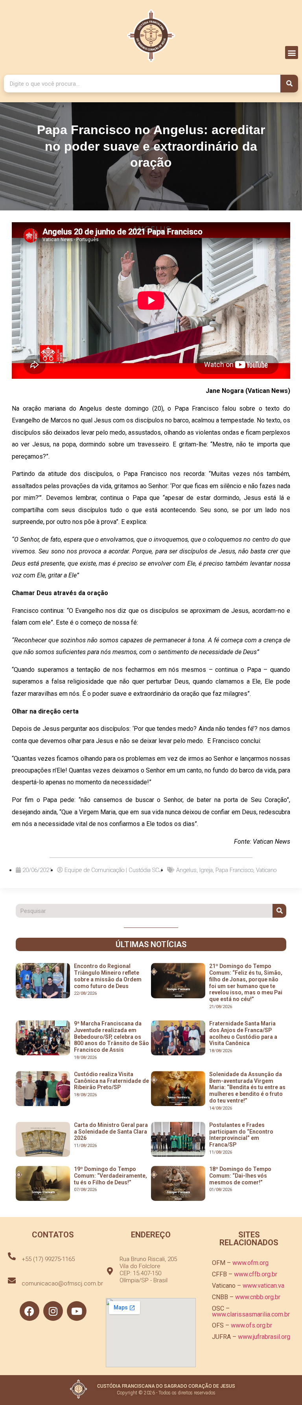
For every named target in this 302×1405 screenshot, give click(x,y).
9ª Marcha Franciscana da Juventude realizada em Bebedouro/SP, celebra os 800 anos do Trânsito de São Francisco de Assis (111, 1036)
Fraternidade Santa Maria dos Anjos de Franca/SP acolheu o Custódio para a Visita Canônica (243, 1033)
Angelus (186, 870)
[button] (291, 52)
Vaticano (266, 870)
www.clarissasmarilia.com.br (251, 1314)
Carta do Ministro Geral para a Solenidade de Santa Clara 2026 (111, 1131)
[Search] (289, 83)
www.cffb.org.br (255, 1274)
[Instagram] (53, 1311)
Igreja (206, 870)
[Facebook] (29, 1311)
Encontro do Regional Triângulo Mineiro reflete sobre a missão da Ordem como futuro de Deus (108, 976)
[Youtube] (77, 1311)
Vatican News (271, 841)
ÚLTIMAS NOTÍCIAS (151, 944)
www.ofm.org (250, 1263)
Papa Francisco (234, 870)
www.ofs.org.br (251, 1325)
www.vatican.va (263, 1285)
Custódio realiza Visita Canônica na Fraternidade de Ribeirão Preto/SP (111, 1081)
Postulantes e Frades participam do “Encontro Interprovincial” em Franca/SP (241, 1135)
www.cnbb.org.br (257, 1297)
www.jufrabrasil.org (264, 1336)
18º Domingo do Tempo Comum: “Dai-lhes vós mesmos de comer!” (240, 1176)
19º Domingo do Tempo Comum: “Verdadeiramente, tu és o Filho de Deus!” (110, 1176)
